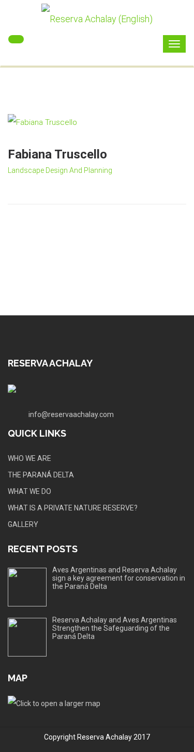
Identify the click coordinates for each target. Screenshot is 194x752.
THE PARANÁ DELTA (41, 475)
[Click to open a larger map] (54, 702)
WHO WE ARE (29, 458)
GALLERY (23, 524)
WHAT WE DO (29, 491)
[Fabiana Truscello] (97, 122)
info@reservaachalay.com (71, 414)
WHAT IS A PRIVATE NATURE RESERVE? (73, 508)
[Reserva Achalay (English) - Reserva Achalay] (97, 19)
